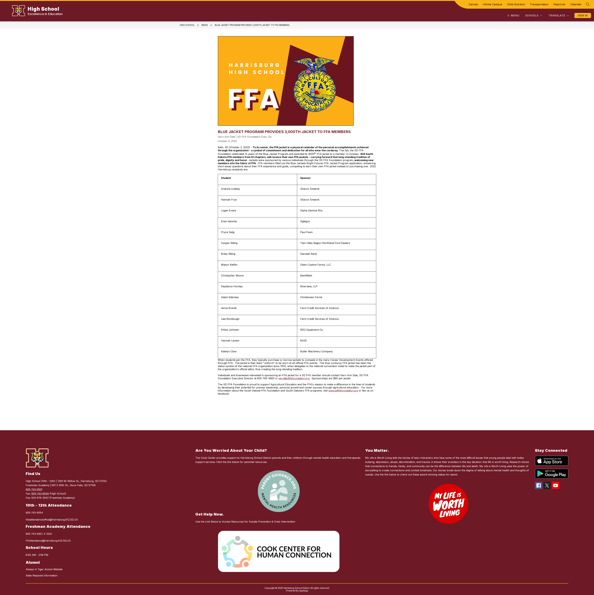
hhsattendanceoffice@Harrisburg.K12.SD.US (52, 519)
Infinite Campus (492, 4)
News (205, 25)
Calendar (576, 4)
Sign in (583, 15)
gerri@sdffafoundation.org (294, 378)
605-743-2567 (34, 489)
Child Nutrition (516, 4)
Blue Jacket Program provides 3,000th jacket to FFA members (252, 25)
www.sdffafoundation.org (343, 390)
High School (187, 25)
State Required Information (41, 575)
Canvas (473, 4)
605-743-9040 (40, 493)
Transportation (539, 4)
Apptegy (303, 590)
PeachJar (559, 4)
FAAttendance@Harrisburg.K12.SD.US (48, 540)
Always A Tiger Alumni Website (44, 569)
